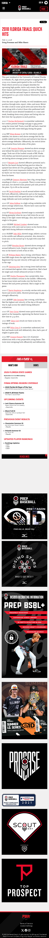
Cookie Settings (26, 926)
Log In (41, 3)
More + (43, 9)
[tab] (13, 365)
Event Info (14, 378)
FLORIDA (5, 3)
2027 (7, 445)
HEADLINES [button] (24, 457)
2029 (7, 448)
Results (8, 427)
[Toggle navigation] (3, 8)
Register (7, 378)
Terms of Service (26, 923)
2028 (7, 447)
